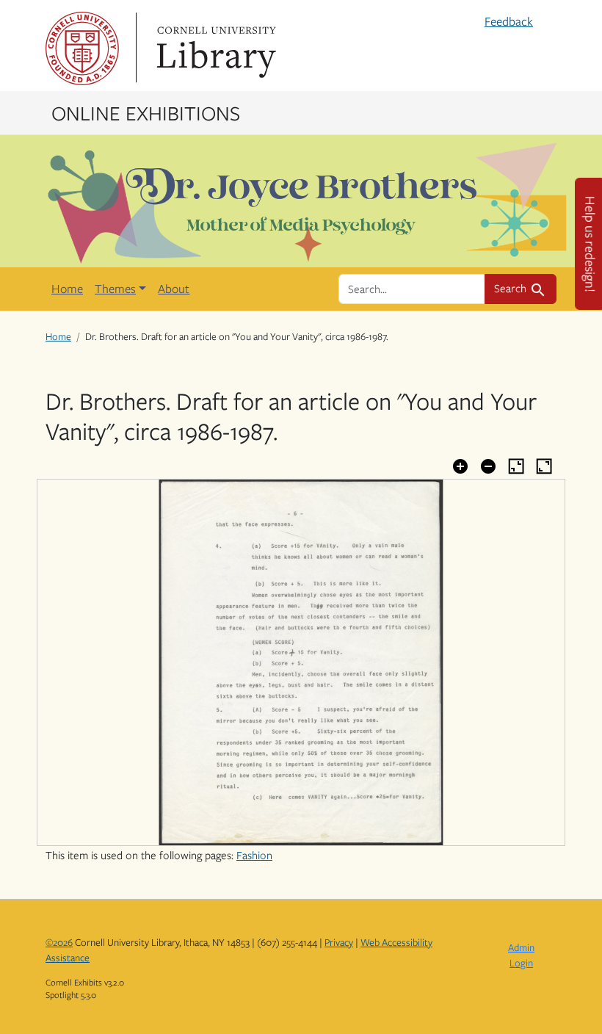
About (173, 289)
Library (214, 48)
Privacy (338, 942)
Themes (115, 289)
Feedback (509, 21)
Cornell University (82, 48)
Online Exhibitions (145, 112)
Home (67, 289)
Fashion (254, 854)
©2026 (59, 942)
